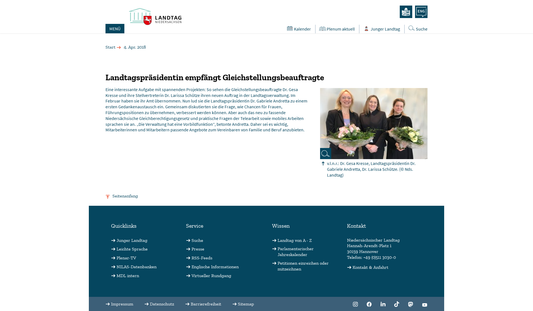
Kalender (302, 29)
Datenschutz (162, 304)
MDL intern (128, 275)
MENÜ (114, 28)
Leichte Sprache (132, 249)
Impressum (122, 304)
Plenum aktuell (341, 29)
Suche (422, 29)
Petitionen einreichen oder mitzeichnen (303, 266)
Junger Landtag (385, 29)
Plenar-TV (126, 257)
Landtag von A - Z (295, 240)
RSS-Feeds (202, 257)
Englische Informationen (215, 266)
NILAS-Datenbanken (137, 266)
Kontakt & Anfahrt (370, 267)
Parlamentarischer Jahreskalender (296, 251)
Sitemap (246, 304)
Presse (198, 249)
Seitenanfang (125, 196)
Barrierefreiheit (206, 304)
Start (110, 47)
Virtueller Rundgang (211, 275)
